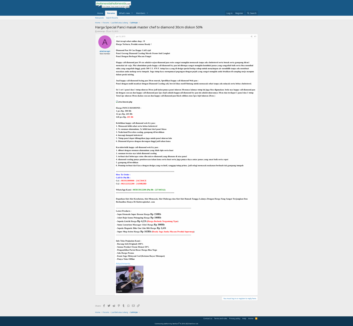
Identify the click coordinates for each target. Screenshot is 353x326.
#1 (255, 36)
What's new (124, 13)
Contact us (207, 318)
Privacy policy (234, 318)
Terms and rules (220, 318)
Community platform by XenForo (176, 324)
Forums (111, 13)
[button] (132, 13)
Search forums (112, 18)
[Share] (251, 36)
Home (100, 13)
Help (244, 318)
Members (140, 13)
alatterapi (101, 31)
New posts (99, 18)
